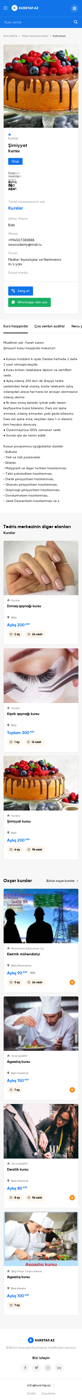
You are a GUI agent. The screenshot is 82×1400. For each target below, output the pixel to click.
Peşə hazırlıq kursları (35, 36)
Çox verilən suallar (49, 326)
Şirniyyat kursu (19, 821)
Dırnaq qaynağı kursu (24, 606)
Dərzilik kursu (17, 1169)
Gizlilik (31, 1393)
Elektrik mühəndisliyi (23, 954)
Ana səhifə (10, 36)
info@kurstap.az (39, 1385)
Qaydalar (48, 1393)
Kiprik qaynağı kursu (23, 714)
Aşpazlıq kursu (18, 1062)
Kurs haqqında (15, 326)
